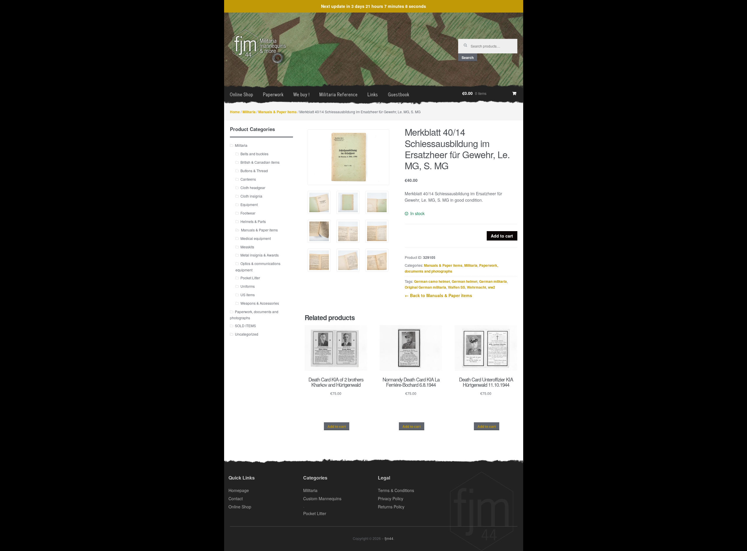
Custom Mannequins (322, 498)
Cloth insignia (251, 195)
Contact (235, 498)
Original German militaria (425, 287)
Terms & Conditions (396, 490)
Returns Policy (391, 507)
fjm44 (389, 538)
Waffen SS (456, 287)
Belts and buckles (254, 153)
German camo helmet (432, 281)
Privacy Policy (390, 498)
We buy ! (301, 94)
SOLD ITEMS (245, 325)
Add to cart (502, 236)
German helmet (464, 281)
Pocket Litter (250, 277)
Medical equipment (255, 238)
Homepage (238, 490)
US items (247, 294)
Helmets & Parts (253, 221)
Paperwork (273, 94)
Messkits (247, 246)
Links (372, 94)
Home (235, 111)
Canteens (248, 179)
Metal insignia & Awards (259, 254)
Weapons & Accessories (259, 303)
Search (468, 57)
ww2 (491, 287)
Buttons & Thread (254, 170)
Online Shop (241, 94)
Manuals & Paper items (277, 111)
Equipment (249, 204)
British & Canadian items (260, 162)
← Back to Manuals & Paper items (438, 295)
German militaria (493, 281)
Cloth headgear (252, 187)
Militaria (249, 111)
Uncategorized (246, 334)
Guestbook (398, 94)
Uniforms (247, 286)
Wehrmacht (476, 287)
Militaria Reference (338, 94)
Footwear (247, 212)
